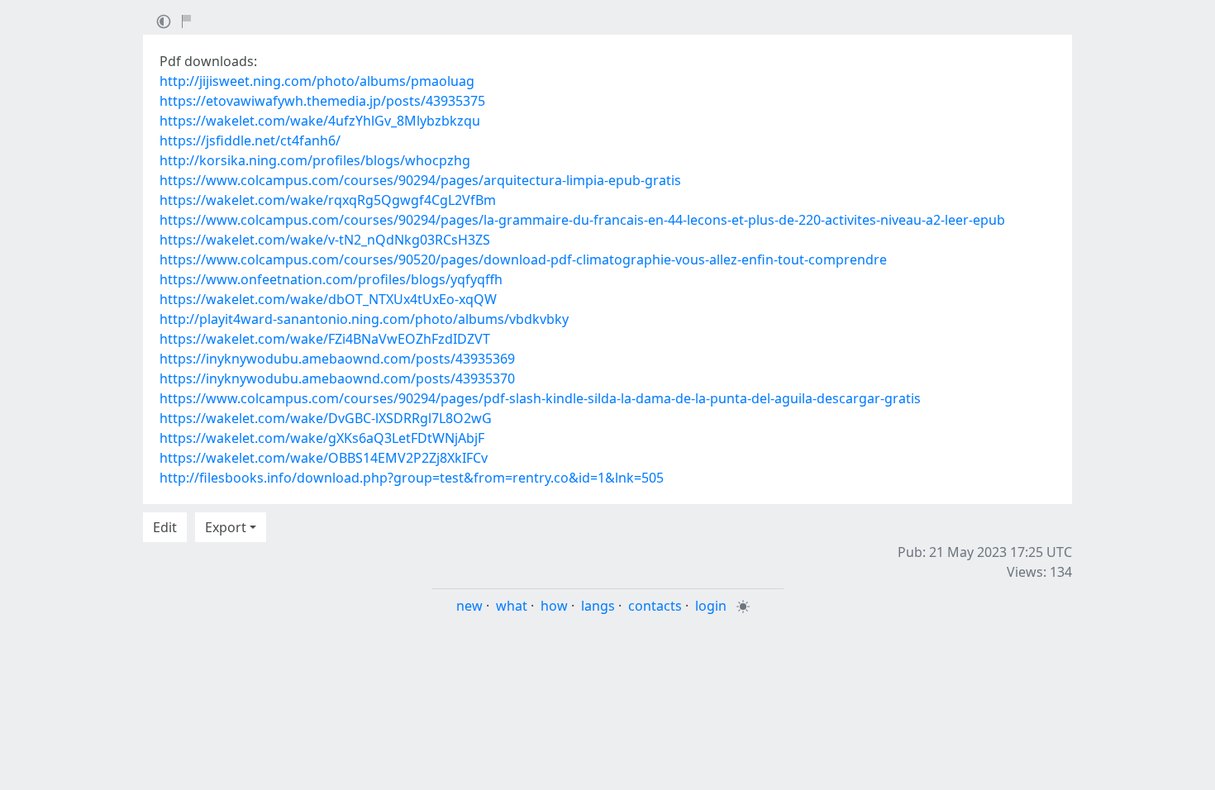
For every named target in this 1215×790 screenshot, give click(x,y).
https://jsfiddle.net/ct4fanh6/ (250, 140)
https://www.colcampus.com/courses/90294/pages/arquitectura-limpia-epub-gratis (420, 180)
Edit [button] (165, 527)
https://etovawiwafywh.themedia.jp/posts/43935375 (322, 101)
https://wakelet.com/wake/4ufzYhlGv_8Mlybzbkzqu (320, 121)
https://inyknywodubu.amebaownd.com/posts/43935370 (337, 378)
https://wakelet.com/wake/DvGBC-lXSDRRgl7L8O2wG (326, 418)
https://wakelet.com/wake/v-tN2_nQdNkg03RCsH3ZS (325, 240)
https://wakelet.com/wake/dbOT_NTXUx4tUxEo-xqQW (328, 299)
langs (598, 606)
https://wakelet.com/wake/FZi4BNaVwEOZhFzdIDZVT (325, 339)
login (711, 606)
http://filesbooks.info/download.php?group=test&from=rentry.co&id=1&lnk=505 (412, 478)
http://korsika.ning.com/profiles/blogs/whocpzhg (315, 160)
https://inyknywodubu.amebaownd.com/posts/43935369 (337, 359)
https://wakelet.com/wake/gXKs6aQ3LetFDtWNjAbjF (322, 438)
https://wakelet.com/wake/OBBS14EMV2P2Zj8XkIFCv (324, 458)
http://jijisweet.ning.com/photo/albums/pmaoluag (317, 81)
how (554, 606)
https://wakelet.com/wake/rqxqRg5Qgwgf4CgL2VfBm (328, 200)
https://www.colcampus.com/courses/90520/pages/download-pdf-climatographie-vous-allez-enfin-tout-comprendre (523, 259)
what (511, 606)
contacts (655, 606)
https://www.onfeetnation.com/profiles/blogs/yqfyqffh (331, 279)
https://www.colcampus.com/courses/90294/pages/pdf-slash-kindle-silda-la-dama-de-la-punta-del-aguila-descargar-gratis (540, 398)
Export (225, 527)
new (469, 606)
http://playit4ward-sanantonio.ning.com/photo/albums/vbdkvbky (364, 319)
